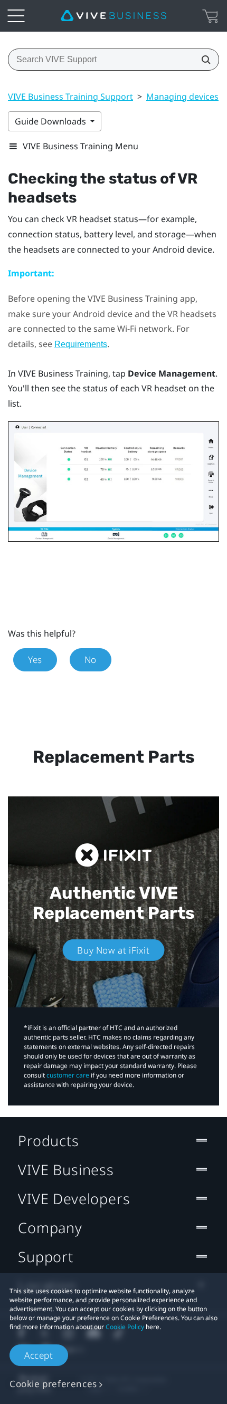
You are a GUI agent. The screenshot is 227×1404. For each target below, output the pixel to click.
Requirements (80, 344)
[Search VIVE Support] (203, 59)
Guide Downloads (51, 121)
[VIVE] (113, 16)
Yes (35, 659)
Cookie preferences (53, 1384)
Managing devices (182, 96)
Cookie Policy (125, 1326)
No (90, 659)
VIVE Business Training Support (70, 96)
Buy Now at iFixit (113, 950)
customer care (67, 1075)
